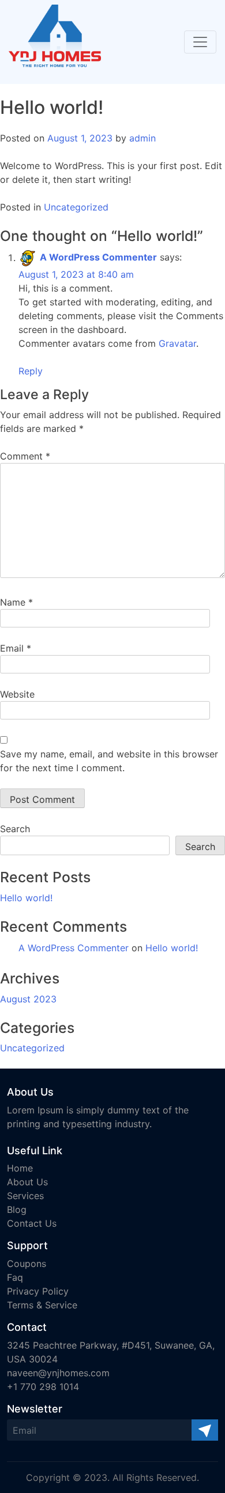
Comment (25, 456)
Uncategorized (76, 207)
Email (15, 648)
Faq (15, 1277)
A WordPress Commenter (98, 257)
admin (142, 138)
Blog (17, 1209)
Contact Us (32, 1223)
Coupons (26, 1263)
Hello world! (26, 898)
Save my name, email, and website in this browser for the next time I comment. (109, 761)
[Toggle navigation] (200, 41)
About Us (27, 1182)
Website (17, 694)
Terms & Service (42, 1305)
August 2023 (28, 999)
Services (25, 1195)
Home (20, 1168)
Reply (30, 371)
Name (16, 602)
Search (15, 828)
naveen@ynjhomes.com (58, 1373)
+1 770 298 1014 (43, 1386)
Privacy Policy (38, 1291)
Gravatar (177, 343)
